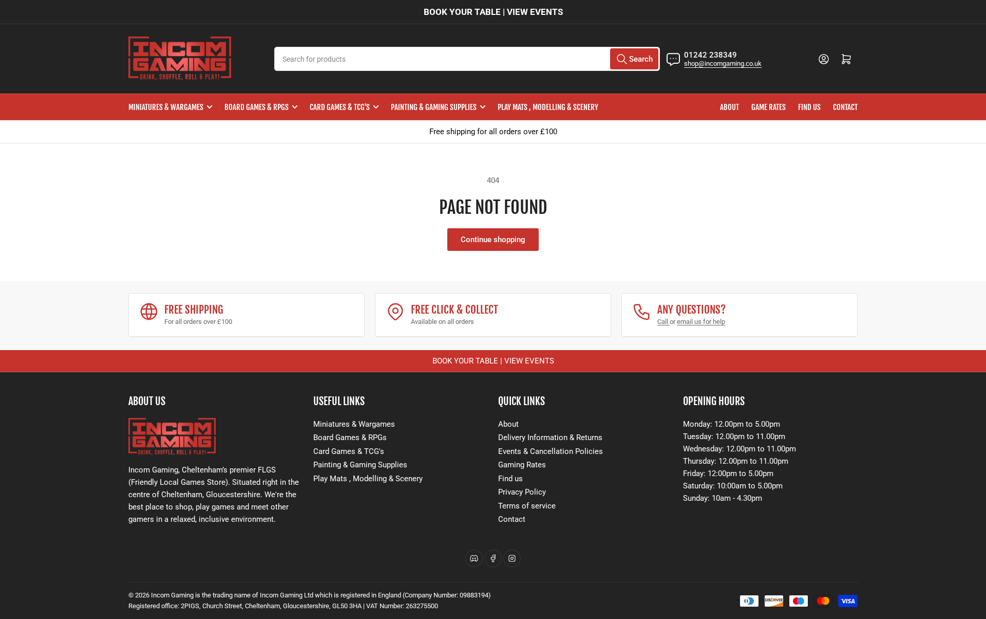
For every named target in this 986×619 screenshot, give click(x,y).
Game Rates (768, 107)
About (729, 107)
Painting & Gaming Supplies (434, 107)
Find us (809, 107)
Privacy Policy (522, 492)
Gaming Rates (522, 464)
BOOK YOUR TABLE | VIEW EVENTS (493, 12)
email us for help (701, 321)
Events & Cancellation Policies (550, 451)
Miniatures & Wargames (165, 107)
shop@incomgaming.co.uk (723, 63)
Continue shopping (493, 239)
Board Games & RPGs (256, 107)
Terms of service (527, 506)
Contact (845, 107)
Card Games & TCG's (340, 107)
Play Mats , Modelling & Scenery (548, 107)
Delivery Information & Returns (550, 437)
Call (663, 321)
